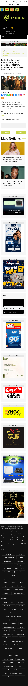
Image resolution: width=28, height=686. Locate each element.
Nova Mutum (6, 645)
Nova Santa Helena (19, 645)
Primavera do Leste (8, 659)
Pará (20, 648)
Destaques (20, 561)
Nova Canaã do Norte (17, 641)
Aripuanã (20, 602)
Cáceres (14, 623)
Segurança (7, 589)
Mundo (22, 637)
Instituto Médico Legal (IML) (10, 572)
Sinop (4, 662)
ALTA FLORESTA (8, 602)
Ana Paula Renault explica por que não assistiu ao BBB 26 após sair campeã (12, 159)
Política (21, 582)
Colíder (13, 620)
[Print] (11, 95)
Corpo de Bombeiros (9, 557)
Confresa (21, 620)
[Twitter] (5, 95)
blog (20, 554)
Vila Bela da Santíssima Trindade (13, 673)
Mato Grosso (6, 637)
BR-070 (21, 605)
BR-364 (14, 609)
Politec (5, 582)
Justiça (22, 572)
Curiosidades (7, 561)
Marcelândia (20, 634)
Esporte (16, 568)
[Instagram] (21, 95)
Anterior (7, 132)
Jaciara (5, 630)
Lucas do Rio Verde (8, 634)
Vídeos (6, 593)
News (13, 575)
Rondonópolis (20, 659)
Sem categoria (19, 589)
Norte (5, 641)
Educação (19, 564)
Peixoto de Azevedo (9, 652)
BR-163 (5, 609)
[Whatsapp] (8, 95)
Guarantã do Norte (9, 627)
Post (5, 586)
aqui (2, 115)
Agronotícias (8, 554)
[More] (2, 98)
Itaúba (21, 627)
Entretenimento (18, 73)
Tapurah (21, 666)
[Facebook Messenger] (14, 95)
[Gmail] (24, 95)
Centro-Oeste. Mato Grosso (13, 616)
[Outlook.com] (17, 95)
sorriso (12, 662)
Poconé (21, 652)
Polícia (13, 582)
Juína (21, 630)
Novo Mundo (8, 648)
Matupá (15, 637)
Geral (22, 568)
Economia (7, 564)
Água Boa (20, 677)
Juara (13, 630)
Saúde (21, 586)
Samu (12, 586)
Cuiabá (5, 623)
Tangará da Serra (8, 666)
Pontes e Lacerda (13, 655)
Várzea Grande (8, 677)
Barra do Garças (8, 605)
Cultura (21, 557)
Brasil (21, 609)
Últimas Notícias (18, 593)
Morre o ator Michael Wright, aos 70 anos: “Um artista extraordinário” (13, 183)
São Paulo (21, 662)
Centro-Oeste (13, 613)
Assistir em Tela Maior (10, 312)
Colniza (5, 620)
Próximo (20, 132)
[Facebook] (2, 95)
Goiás (21, 623)
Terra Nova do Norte (13, 669)
